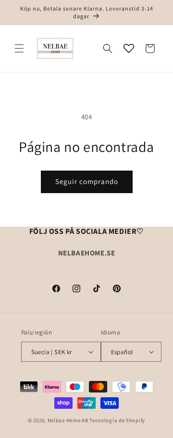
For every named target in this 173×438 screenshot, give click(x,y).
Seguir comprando (86, 181)
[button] (19, 48)
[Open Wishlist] (128, 48)
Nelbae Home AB (68, 420)
